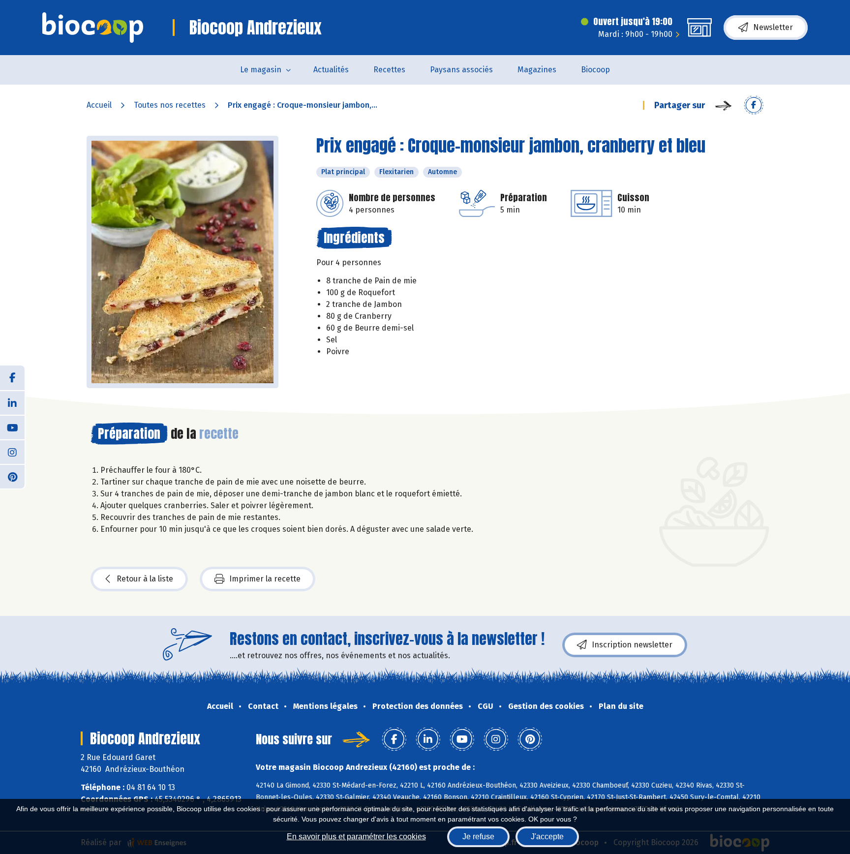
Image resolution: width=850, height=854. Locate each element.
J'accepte (547, 836)
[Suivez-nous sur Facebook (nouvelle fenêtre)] (12, 378)
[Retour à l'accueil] (92, 27)
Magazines (536, 69)
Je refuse (478, 836)
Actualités (331, 69)
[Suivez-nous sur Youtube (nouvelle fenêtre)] (12, 427)
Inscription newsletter (632, 644)
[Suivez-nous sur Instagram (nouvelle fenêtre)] (12, 451)
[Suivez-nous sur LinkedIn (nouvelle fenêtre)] (12, 402)
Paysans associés (461, 69)
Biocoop (595, 69)
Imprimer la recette (265, 578)
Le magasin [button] (260, 69)
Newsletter (773, 27)
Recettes (389, 69)
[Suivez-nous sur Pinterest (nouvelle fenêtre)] (12, 476)
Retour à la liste (145, 578)
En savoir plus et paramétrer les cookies (356, 836)
